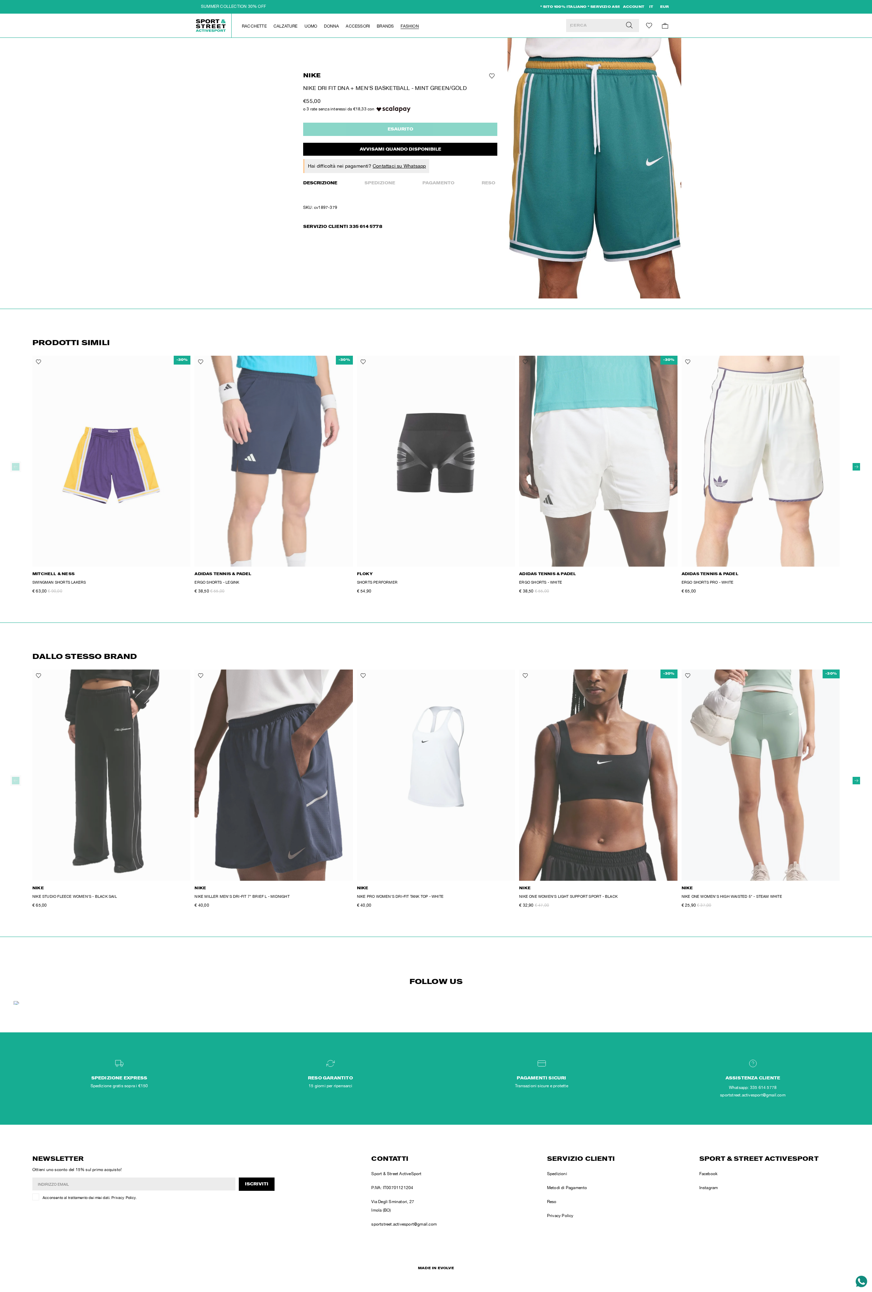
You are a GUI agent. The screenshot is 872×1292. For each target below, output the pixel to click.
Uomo (311, 26)
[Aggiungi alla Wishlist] (491, 76)
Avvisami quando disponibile (400, 150)
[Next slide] (856, 466)
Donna (331, 26)
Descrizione (320, 183)
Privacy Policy (123, 1198)
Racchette (254, 26)
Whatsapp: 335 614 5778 (753, 1087)
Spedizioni (557, 1173)
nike (312, 76)
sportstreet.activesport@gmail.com (404, 1224)
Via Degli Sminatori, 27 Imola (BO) (392, 1206)
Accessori (358, 26)
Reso (488, 183)
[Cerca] (629, 25)
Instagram (708, 1187)
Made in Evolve (436, 1268)
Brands (385, 26)
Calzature (286, 26)
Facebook (708, 1173)
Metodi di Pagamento (567, 1187)
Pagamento (438, 183)
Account (633, 7)
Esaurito (400, 129)
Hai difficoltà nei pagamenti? (367, 166)
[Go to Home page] (211, 25)
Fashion (410, 26)
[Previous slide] (15, 466)
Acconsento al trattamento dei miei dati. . (90, 1198)
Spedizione (379, 183)
